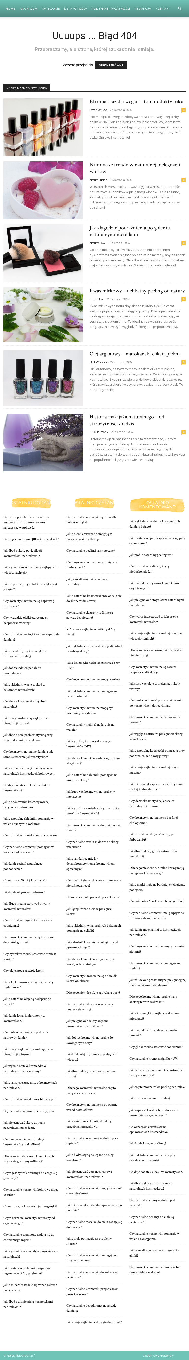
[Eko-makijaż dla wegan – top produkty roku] (43, 127)
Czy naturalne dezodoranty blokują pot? (30, 1099)
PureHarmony (99, 432)
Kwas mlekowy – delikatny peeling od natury (137, 290)
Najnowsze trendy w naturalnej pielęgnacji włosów (135, 168)
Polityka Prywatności (110, 8)
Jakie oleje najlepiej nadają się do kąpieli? (94, 1322)
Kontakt (163, 8)
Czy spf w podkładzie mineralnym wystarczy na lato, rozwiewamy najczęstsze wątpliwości (26, 522)
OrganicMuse (98, 110)
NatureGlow (97, 243)
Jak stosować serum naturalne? (149, 1098)
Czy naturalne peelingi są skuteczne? (90, 550)
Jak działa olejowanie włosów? (24, 892)
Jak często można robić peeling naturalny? (157, 1087)
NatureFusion (98, 180)
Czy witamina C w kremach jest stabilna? (157, 901)
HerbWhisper (98, 362)
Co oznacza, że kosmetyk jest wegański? (30, 1206)
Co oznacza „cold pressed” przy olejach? (92, 897)
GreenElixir (97, 299)
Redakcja (142, 8)
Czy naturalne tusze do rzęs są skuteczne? (31, 835)
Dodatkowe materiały (158, 1355)
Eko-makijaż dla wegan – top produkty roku (136, 101)
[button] (180, 8)
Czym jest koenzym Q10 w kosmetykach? (31, 539)
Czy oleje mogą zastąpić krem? (24, 970)
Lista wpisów (75, 8)
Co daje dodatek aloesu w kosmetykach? (156, 1172)
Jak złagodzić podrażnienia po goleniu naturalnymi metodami (130, 231)
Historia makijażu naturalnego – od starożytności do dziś (127, 420)
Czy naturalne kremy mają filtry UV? (154, 1058)
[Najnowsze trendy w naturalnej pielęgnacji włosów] (43, 190)
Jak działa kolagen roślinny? (147, 1143)
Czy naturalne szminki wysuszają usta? (29, 1111)
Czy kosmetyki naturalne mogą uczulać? (93, 679)
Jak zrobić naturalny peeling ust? (151, 555)
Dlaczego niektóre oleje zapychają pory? (93, 992)
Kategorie (51, 8)
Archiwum (28, 8)
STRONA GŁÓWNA (111, 65)
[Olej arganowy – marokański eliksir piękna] (43, 378)
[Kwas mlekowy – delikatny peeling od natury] (43, 314)
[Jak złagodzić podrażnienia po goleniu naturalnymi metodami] (43, 253)
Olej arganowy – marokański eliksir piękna (135, 353)
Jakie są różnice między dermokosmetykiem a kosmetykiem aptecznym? (90, 863)
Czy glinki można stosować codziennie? (156, 1047)
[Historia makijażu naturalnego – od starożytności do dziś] (43, 442)
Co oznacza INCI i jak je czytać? (25, 880)
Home (10, 8)
